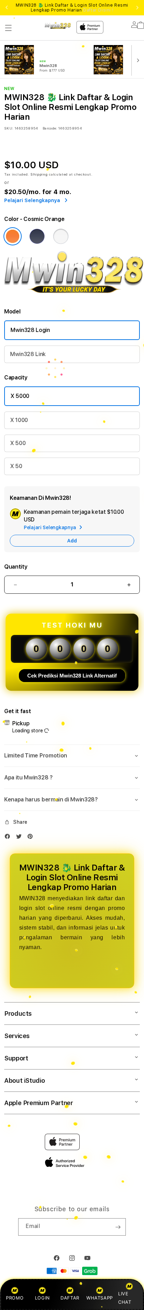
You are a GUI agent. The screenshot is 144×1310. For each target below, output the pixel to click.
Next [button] (137, 7)
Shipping (39, 174)
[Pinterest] (32, 838)
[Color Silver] (61, 236)
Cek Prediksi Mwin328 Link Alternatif (72, 676)
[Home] (58, 25)
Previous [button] (6, 7)
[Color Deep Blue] (37, 236)
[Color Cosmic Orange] (12, 236)
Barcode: (50, 128)
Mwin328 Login (30, 330)
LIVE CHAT (124, 1297)
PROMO (15, 1298)
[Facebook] (9, 838)
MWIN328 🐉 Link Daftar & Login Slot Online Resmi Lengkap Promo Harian (72, 8)
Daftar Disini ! (98, 10)
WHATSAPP (99, 1298)
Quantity (15, 566)
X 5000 (19, 396)
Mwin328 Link (28, 354)
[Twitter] (21, 838)
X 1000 (19, 420)
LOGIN (42, 1298)
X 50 (16, 466)
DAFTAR (69, 1298)
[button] (8, 28)
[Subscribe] (117, 1227)
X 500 (18, 443)
